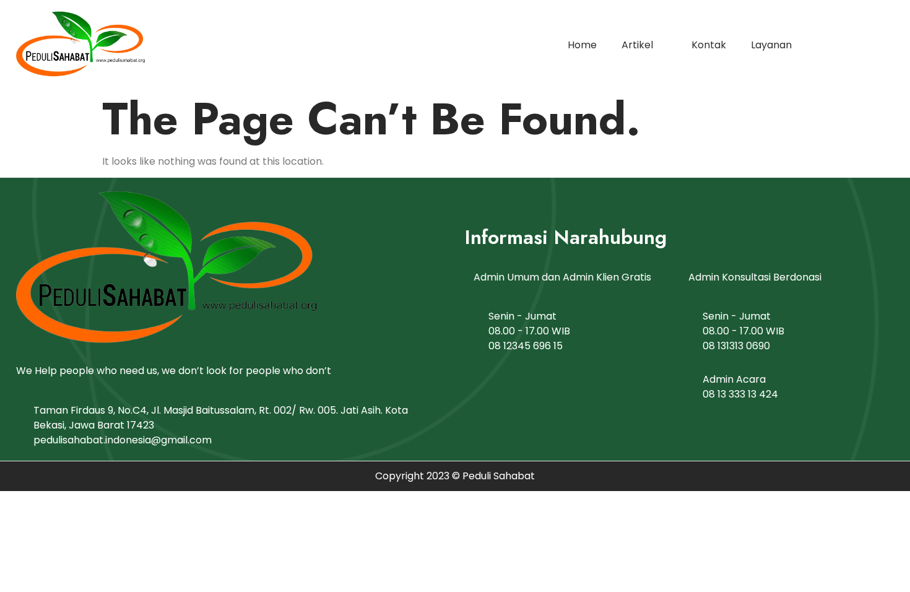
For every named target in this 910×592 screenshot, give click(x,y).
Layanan (771, 45)
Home (582, 45)
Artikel (637, 45)
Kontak (708, 45)
